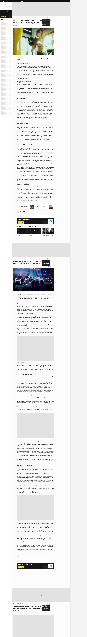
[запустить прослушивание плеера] (49, 18)
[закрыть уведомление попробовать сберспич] (49, 20)
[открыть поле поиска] (69, 1)
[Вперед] (55, 207)
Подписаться (21, 222)
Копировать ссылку (50, 25)
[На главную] (2, 1)
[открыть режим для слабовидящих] (47, 18)
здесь (27, 63)
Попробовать (44, 24)
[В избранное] (29, 205)
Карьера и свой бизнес (46, 235)
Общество (19, 235)
